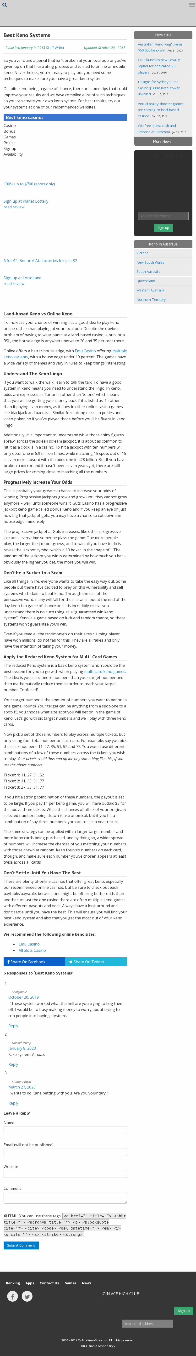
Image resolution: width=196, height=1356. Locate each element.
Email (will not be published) (29, 1144)
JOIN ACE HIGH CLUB (163, 157)
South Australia (148, 271)
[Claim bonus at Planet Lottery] (15, 168)
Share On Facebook (27, 961)
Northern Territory (151, 299)
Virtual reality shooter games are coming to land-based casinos (161, 110)
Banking (13, 1283)
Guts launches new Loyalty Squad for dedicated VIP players (159, 65)
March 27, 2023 (22, 1087)
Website (11, 1166)
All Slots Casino (32, 950)
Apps (30, 1283)
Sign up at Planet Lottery (26, 201)
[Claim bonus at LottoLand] (15, 245)
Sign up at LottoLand (22, 277)
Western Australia (150, 290)
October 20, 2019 (23, 997)
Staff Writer (55, 47)
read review (14, 207)
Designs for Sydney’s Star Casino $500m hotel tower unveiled (159, 88)
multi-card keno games (104, 671)
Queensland (145, 281)
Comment (12, 1188)
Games (70, 1283)
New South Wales (150, 262)
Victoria (142, 253)
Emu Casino (85, 350)
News (87, 1283)
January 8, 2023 (22, 1048)
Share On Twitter (88, 961)
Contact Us (49, 1283)
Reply (13, 1025)
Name (9, 1122)
